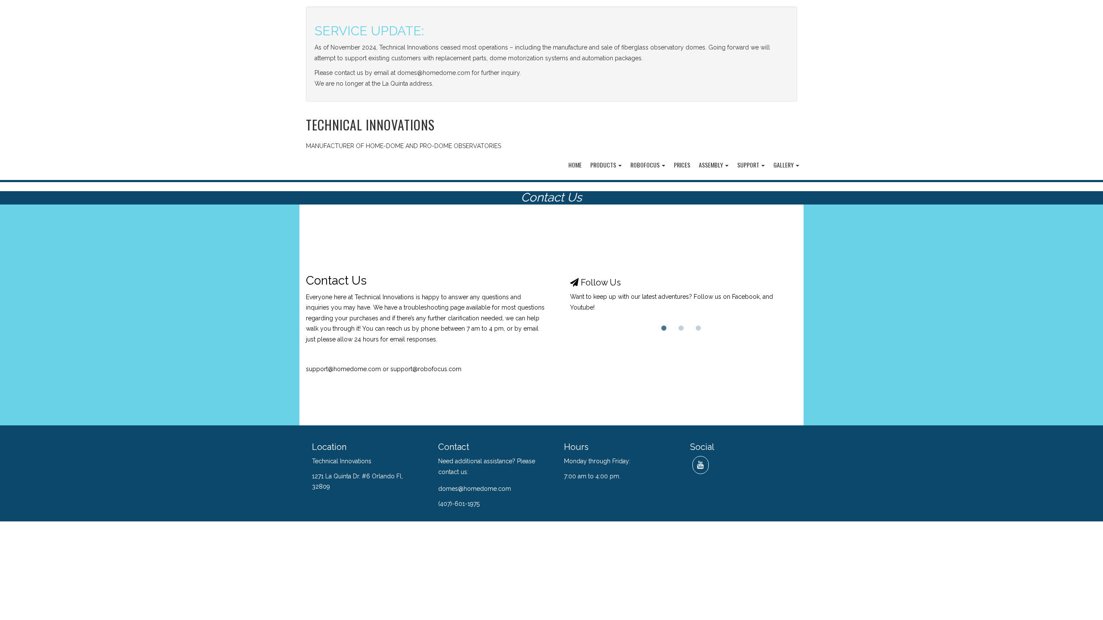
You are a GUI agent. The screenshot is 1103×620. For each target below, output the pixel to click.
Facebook (746, 296)
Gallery (784, 164)
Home (575, 164)
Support (748, 164)
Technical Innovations (370, 124)
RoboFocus (645, 164)
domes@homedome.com (474, 488)
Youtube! (582, 307)
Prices (682, 164)
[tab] (664, 328)
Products (603, 164)
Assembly (711, 164)
